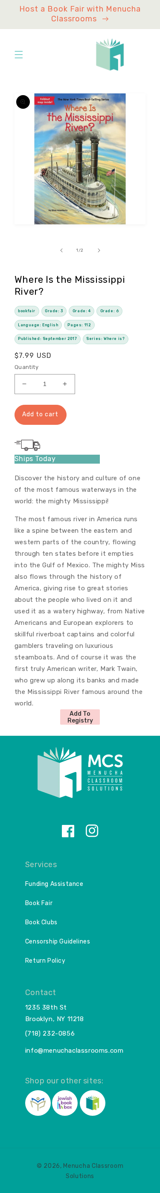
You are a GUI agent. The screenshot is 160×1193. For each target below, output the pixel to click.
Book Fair (38, 903)
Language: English (38, 325)
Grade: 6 (109, 311)
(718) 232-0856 (50, 1033)
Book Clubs (41, 922)
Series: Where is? (105, 339)
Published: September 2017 (47, 339)
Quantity (26, 367)
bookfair (26, 311)
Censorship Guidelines (57, 941)
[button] (18, 54)
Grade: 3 (54, 311)
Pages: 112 (79, 325)
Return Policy (45, 960)
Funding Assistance (54, 884)
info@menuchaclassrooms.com (74, 1050)
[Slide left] (61, 250)
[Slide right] (99, 250)
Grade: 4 (82, 311)
